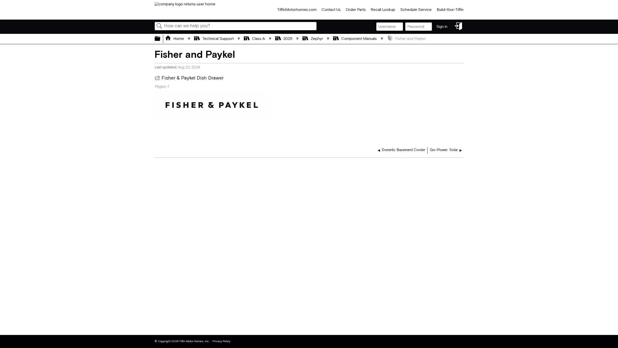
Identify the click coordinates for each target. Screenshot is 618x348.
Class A (258, 38)
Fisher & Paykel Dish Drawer (193, 78)
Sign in (441, 26)
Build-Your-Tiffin (450, 9)
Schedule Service (416, 9)
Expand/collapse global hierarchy (160, 39)
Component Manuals (359, 38)
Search (159, 26)
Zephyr (317, 38)
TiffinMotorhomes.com (296, 9)
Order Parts (356, 9)
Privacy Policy (221, 341)
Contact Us (331, 9)
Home (178, 38)
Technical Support (218, 38)
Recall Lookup (383, 9)
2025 (287, 38)
